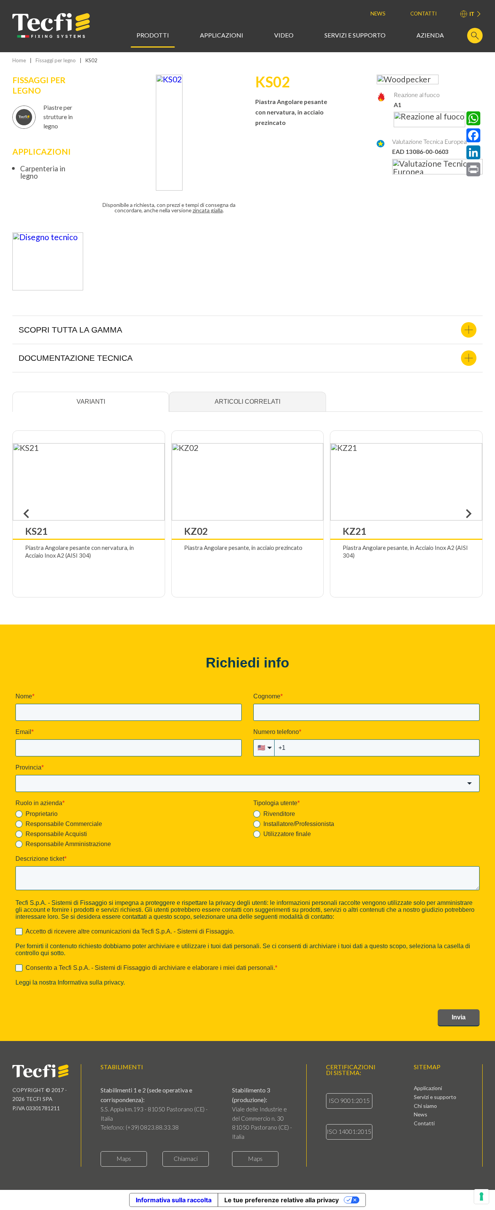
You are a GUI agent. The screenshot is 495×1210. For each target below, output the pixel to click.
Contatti (423, 13)
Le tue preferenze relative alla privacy (281, 1200)
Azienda (430, 35)
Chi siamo (425, 1106)
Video (284, 35)
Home (19, 60)
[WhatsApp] (473, 118)
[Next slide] (468, 514)
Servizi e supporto (355, 35)
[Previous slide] (26, 514)
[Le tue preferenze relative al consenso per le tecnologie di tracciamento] (481, 1196)
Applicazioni (221, 35)
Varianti (91, 401)
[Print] (473, 169)
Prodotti (153, 35)
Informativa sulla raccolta (174, 1200)
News (378, 13)
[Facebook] (473, 135)
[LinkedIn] (473, 152)
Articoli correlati (247, 401)
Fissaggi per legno (56, 60)
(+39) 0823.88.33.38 (152, 1127)
